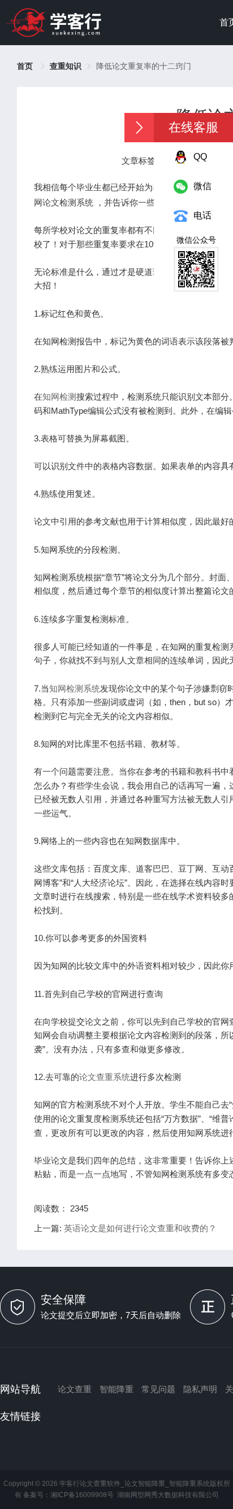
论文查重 (75, 1389)
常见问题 (158, 1389)
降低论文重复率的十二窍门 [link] (143, 66)
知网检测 (59, 396)
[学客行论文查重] (53, 22)
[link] (65, 66)
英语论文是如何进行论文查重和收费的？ (140, 1228)
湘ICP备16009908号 (82, 1495)
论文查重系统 (104, 1077)
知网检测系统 (74, 688)
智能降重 (116, 1389)
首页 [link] (26, 66)
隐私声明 (200, 1389)
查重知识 (65, 66)
